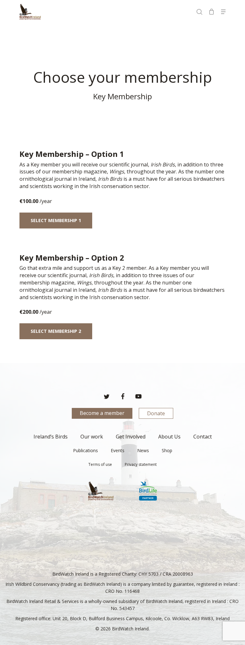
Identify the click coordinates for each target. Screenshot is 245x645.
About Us (169, 436)
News (143, 450)
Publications (85, 450)
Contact (202, 436)
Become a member (102, 413)
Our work (91, 436)
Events (117, 450)
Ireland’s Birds (50, 436)
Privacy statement (141, 464)
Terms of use (100, 464)
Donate (156, 413)
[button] (223, 12)
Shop (167, 450)
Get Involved (130, 436)
